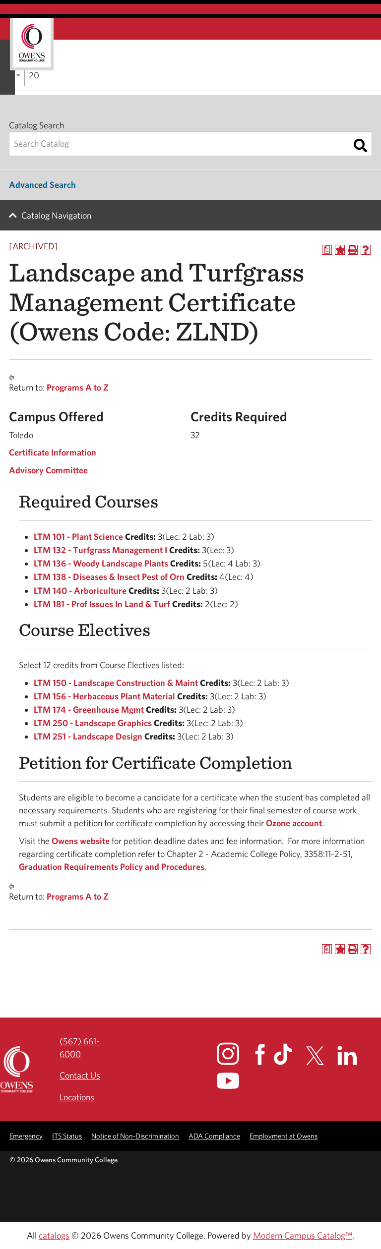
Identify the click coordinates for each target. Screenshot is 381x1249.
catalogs (54, 1235)
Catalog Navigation (56, 215)
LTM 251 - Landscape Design (88, 736)
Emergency (26, 1136)
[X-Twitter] (320, 1055)
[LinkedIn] (353, 1055)
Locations (77, 1097)
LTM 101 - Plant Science (78, 536)
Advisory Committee (49, 470)
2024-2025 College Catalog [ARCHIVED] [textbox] (34, 75)
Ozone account (294, 823)
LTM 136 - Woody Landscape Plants (101, 563)
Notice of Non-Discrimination (135, 1136)
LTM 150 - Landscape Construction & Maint (116, 683)
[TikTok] (288, 1054)
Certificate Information (52, 452)
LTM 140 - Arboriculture (80, 590)
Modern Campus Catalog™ (302, 1235)
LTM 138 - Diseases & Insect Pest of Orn (109, 576)
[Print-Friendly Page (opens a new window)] (353, 250)
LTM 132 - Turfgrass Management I (100, 550)
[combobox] (24, 74)
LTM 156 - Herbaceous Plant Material (104, 696)
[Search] (360, 145)
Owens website (80, 841)
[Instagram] (235, 1053)
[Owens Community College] (32, 44)
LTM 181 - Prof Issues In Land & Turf (102, 604)
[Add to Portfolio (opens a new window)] (340, 250)
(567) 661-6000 (80, 1047)
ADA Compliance (214, 1136)
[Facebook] (263, 1054)
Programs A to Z (78, 387)
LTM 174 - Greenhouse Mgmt (89, 709)
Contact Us (80, 1075)
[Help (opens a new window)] (366, 250)
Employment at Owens (284, 1136)
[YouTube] (235, 1081)
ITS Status (67, 1136)
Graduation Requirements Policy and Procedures (111, 866)
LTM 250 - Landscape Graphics (93, 723)
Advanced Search (42, 184)
